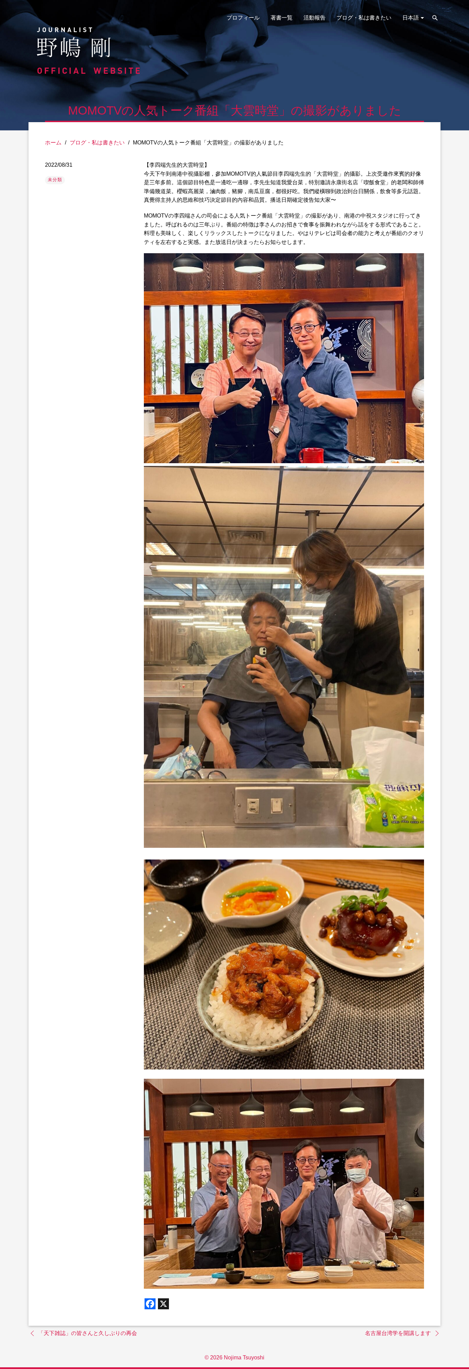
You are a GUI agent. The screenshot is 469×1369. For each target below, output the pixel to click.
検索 (435, 18)
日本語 (410, 18)
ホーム (53, 142)
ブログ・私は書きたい (363, 18)
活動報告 (314, 18)
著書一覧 (282, 18)
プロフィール (243, 18)
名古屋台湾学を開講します (398, 1333)
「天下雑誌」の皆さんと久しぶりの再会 (87, 1333)
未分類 (55, 179)
